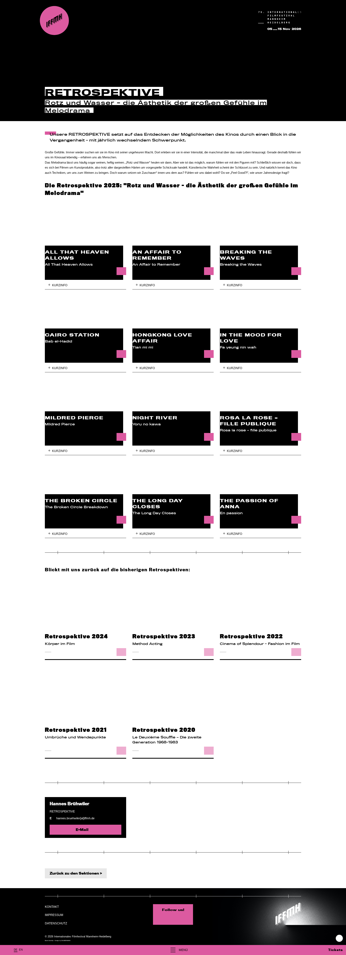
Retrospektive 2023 (163, 636)
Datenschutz (56, 923)
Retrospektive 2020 (163, 730)
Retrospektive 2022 (251, 636)
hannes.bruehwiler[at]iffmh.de (75, 818)
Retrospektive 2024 (76, 636)
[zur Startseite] (54, 20)
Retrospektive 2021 (76, 730)
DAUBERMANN (65, 940)
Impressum (54, 915)
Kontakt (52, 906)
